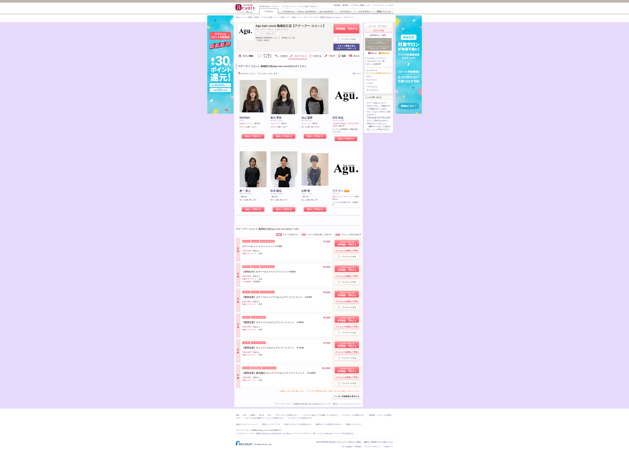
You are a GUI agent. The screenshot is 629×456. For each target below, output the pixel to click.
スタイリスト (371, 80)
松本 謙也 (276, 190)
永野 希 (305, 190)
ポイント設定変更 (373, 64)
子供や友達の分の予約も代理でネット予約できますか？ (378, 119)
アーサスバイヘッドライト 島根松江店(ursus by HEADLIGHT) (259, 433)
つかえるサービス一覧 (375, 61)
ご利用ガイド (388, 446)
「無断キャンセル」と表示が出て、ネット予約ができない (378, 128)
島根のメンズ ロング (353, 424)
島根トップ (296, 17)
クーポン (370, 83)
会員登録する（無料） (378, 35)
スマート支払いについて (377, 103)
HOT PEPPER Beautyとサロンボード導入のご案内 (338, 442)
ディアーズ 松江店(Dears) (343, 433)
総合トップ (240, 17)
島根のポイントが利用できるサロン (329, 424)
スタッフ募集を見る (346, 47)
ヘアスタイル (288, 11)
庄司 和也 (337, 117)
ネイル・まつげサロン (307, 11)
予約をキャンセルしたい (377, 123)
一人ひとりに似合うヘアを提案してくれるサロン (320, 415)
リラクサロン (345, 11)
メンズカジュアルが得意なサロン (300, 418)
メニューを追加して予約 (348, 251)
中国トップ (284, 17)
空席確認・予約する (346, 28)
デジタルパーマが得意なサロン (353, 415)
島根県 (252, 415)
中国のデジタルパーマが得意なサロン (298, 424)
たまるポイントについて (376, 58)
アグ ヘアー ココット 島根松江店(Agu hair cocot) (322, 17)
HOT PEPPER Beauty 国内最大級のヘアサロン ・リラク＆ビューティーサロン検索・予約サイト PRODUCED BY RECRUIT (246, 8)
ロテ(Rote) (287, 433)
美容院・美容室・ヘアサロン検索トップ (352, 5)
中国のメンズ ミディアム (271, 424)
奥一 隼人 (245, 190)
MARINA (244, 117)
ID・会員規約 (347, 446)
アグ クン (337, 190)
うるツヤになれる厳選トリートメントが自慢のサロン (264, 418)
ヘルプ (390, 5)
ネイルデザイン (372, 90)
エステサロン (365, 11)
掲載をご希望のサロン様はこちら (378, 442)
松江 (244, 415)
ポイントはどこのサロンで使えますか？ (378, 113)
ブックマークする (348, 39)
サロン (369, 76)
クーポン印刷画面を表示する (346, 396)
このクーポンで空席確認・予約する (346, 243)
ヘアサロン (269, 11)
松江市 (261, 415)
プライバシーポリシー (372, 446)
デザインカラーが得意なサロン (286, 415)
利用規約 (358, 446)
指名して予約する (253, 136)
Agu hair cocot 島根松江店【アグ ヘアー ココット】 (291, 26)
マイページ (378, 5)
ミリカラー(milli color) (325, 433)
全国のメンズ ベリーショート (247, 424)
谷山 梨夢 (307, 117)
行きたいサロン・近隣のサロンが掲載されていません (378, 107)
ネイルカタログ (326, 11)
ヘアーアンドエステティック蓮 (303, 433)
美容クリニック (384, 11)
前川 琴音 (276, 117)
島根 (237, 415)
